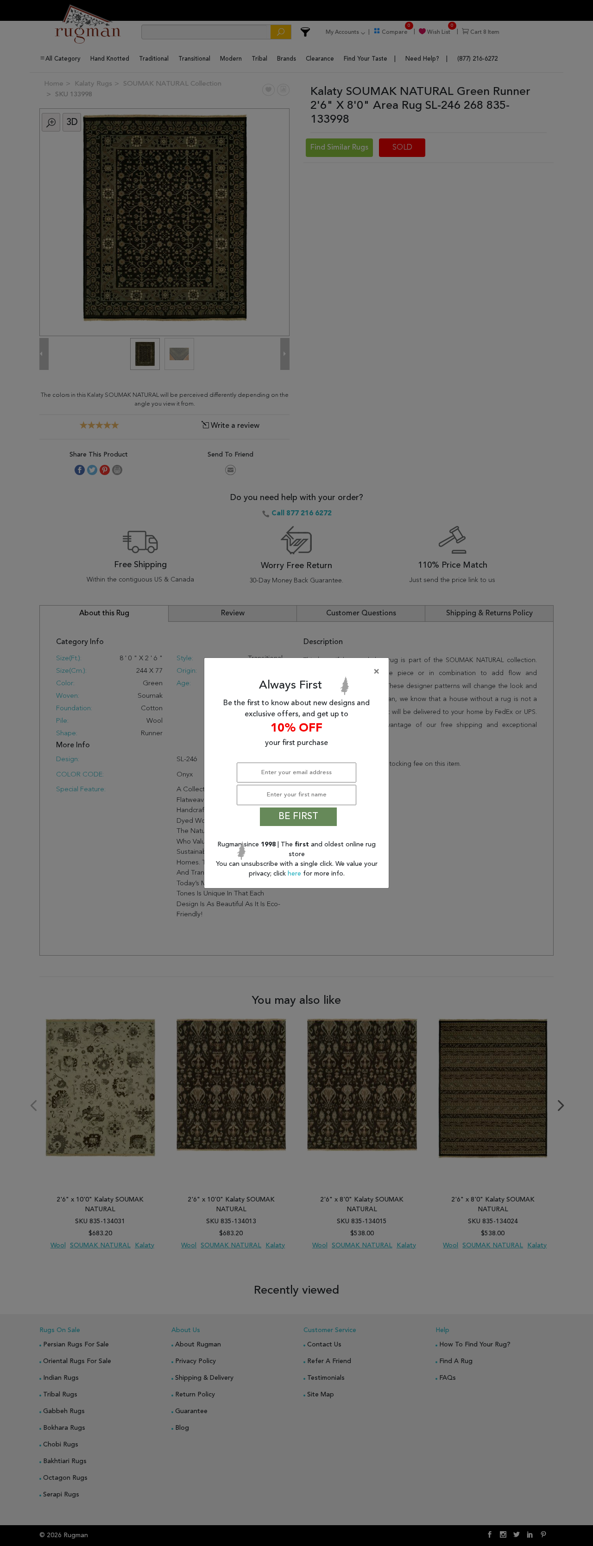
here (295, 873)
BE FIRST (298, 816)
